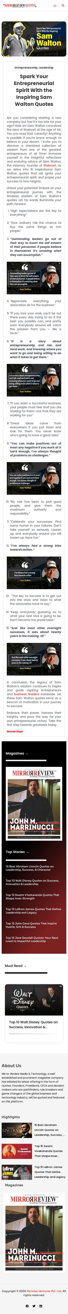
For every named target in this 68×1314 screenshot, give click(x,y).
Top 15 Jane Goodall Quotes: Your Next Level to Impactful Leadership (32, 939)
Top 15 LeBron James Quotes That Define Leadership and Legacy (33, 910)
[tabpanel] (34, 1014)
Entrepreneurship (26, 68)
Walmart (50, 165)
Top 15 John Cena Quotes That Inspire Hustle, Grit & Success (31, 925)
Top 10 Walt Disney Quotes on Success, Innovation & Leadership (32, 882)
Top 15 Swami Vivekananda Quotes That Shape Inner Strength (32, 896)
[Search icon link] (63, 6)
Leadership (46, 68)
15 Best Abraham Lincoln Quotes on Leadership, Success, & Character (30, 868)
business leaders (26, 694)
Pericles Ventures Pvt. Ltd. (45, 1291)
